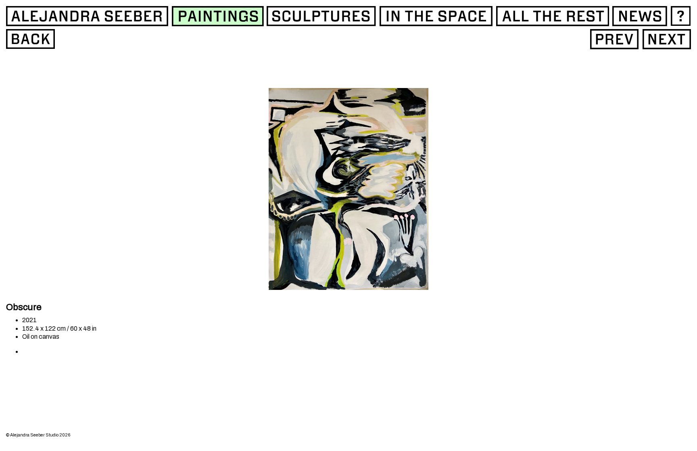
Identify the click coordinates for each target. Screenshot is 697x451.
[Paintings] (30, 39)
